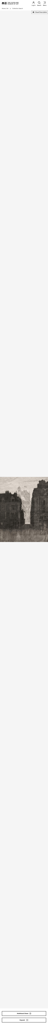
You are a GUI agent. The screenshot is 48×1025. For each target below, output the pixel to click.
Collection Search (17, 8)
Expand (22, 1020)
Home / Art (5, 8)
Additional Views (22, 1013)
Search (39, 5)
